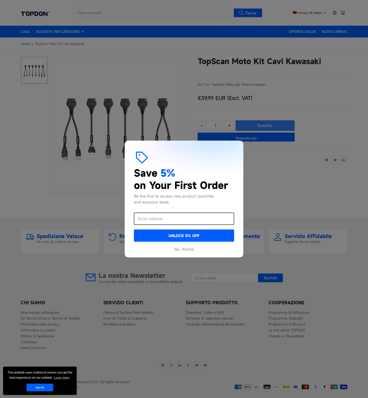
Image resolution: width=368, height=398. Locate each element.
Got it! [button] (40, 387)
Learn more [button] (62, 377)
